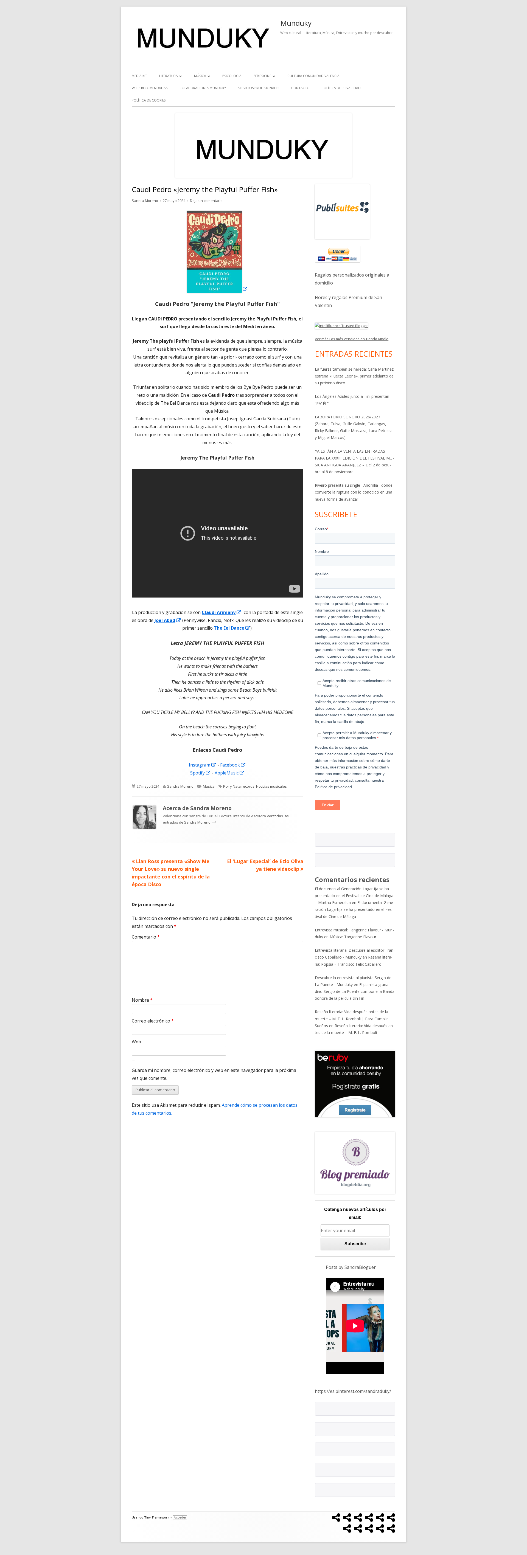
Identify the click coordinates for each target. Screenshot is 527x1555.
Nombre (142, 1000)
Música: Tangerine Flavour (353, 936)
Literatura (168, 76)
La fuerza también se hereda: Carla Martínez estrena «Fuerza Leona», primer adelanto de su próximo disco (354, 376)
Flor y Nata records (238, 786)
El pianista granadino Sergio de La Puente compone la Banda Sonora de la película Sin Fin (354, 991)
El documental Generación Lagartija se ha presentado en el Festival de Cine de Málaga (354, 909)
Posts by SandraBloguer (351, 1267)
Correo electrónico (153, 1021)
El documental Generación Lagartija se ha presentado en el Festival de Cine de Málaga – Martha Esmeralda (354, 895)
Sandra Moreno (145, 200)
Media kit (139, 76)
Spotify (200, 773)
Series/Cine (262, 76)
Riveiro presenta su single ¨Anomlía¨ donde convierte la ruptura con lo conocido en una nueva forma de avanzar (354, 492)
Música (200, 76)
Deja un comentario (206, 200)
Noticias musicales (271, 786)
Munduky (296, 23)
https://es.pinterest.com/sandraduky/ (353, 1391)
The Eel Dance (232, 628)
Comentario (146, 937)
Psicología (232, 76)
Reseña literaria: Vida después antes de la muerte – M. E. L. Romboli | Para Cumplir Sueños (351, 1018)
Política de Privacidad (341, 88)
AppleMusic (230, 773)
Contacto (300, 88)
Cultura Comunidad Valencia (313, 76)
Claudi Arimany (222, 612)
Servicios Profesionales (258, 88)
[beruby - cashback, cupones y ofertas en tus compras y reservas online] (355, 1083)
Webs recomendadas (149, 88)
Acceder (180, 1517)
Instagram (202, 765)
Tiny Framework (156, 1517)
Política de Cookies (149, 100)
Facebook (233, 765)
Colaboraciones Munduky (203, 88)
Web (136, 1042)
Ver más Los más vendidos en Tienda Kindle (351, 338)
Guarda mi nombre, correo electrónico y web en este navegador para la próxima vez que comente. (214, 1074)
